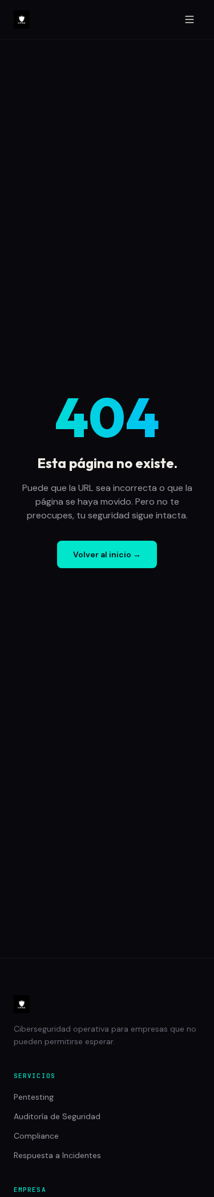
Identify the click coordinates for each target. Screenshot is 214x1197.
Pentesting (34, 1097)
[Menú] (189, 19)
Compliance (36, 1136)
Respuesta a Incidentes (57, 1155)
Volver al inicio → (107, 554)
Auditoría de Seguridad (57, 1116)
